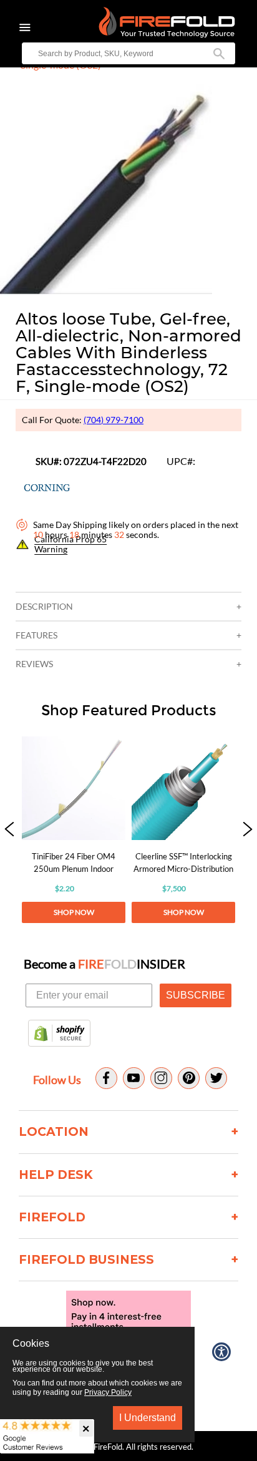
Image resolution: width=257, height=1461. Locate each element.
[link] (73, 829)
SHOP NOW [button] (74, 912)
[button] (9, 829)
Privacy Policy (108, 1392)
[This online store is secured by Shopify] (59, 1034)
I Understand (147, 1417)
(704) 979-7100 (113, 419)
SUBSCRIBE (195, 995)
